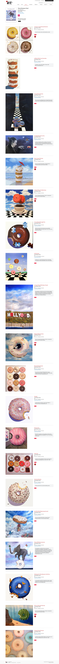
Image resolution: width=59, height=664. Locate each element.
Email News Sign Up (37, 0)
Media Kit (36, 4)
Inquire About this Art (37, 62)
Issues (26, 4)
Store (22, 4)
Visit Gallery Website (21, 13)
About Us (45, 4)
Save (35, 34)
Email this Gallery (21, 12)
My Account (43, 0)
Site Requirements (14, 662)
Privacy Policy (18, 662)
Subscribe (30, 4)
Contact (51, 4)
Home (18, 4)
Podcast (41, 4)
